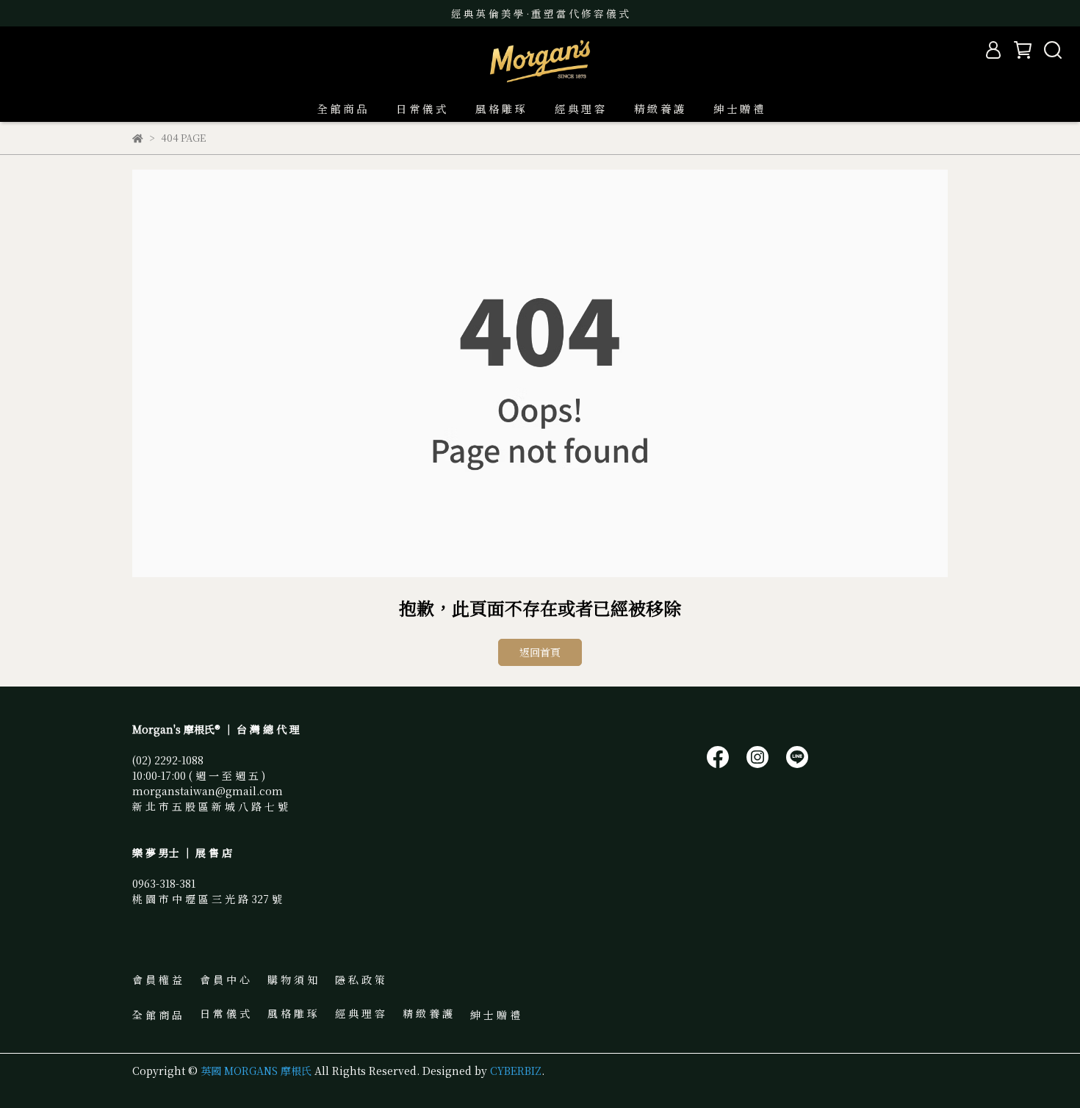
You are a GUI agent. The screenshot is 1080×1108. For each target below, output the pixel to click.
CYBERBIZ (515, 1070)
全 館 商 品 (342, 108)
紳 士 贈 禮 (738, 108)
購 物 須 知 (292, 979)
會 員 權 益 (157, 979)
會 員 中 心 (225, 979)
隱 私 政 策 (360, 979)
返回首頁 (540, 652)
